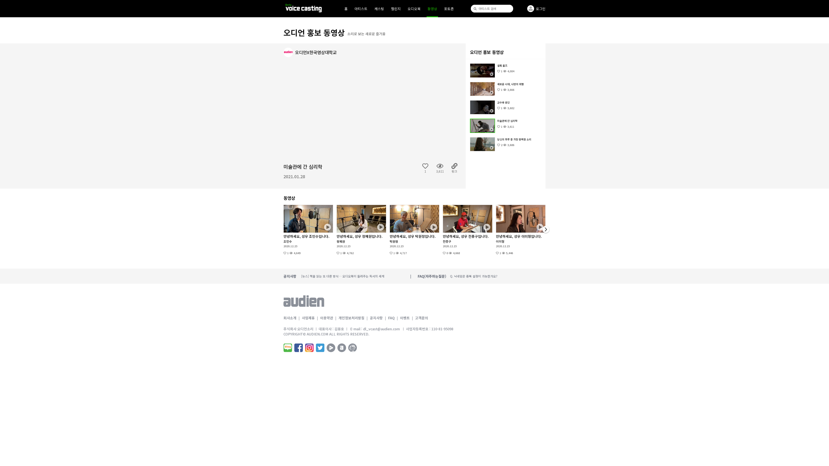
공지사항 (376, 317)
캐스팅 (379, 8)
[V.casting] (304, 9)
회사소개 (289, 317)
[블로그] (287, 347)
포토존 (449, 8)
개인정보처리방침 (351, 317)
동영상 (432, 8)
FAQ (391, 317)
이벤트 (405, 317)
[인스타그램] (309, 347)
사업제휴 (308, 317)
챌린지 (396, 8)
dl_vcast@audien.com (381, 328)
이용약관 (326, 317)
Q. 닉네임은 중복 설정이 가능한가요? (473, 276)
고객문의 (421, 317)
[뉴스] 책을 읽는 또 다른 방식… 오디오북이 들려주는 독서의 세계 (342, 276)
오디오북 (414, 8)
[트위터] (320, 347)
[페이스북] (298, 347)
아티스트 (360, 8)
